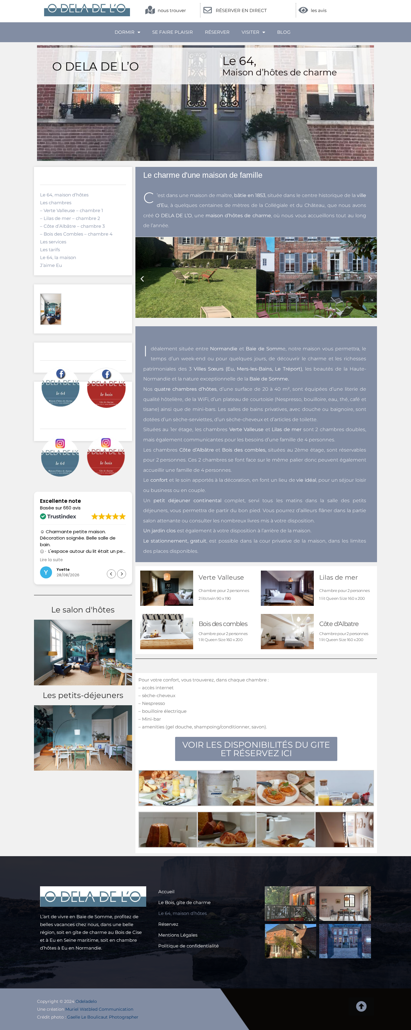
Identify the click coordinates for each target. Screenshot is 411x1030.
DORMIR (124, 32)
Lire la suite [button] (51, 560)
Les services (53, 242)
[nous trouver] (150, 10)
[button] (121, 573)
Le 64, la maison (58, 257)
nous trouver (172, 10)
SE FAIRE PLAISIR (172, 32)
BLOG (284, 32)
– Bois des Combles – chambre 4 (76, 234)
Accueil (166, 891)
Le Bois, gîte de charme (184, 902)
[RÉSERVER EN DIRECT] (207, 10)
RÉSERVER (217, 32)
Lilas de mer (338, 577)
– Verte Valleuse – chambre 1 (71, 210)
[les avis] (303, 10)
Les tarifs (50, 249)
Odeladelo (86, 1001)
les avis (318, 10)
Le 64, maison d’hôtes (64, 195)
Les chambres (55, 202)
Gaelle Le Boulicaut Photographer (102, 1017)
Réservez (168, 924)
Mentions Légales (177, 935)
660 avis (72, 508)
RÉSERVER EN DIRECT (241, 10)
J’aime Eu (51, 265)
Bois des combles (223, 624)
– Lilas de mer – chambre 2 (70, 218)
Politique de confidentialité (188, 946)
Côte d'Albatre (338, 624)
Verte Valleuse (221, 577)
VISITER (250, 32)
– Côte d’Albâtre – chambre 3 (72, 226)
